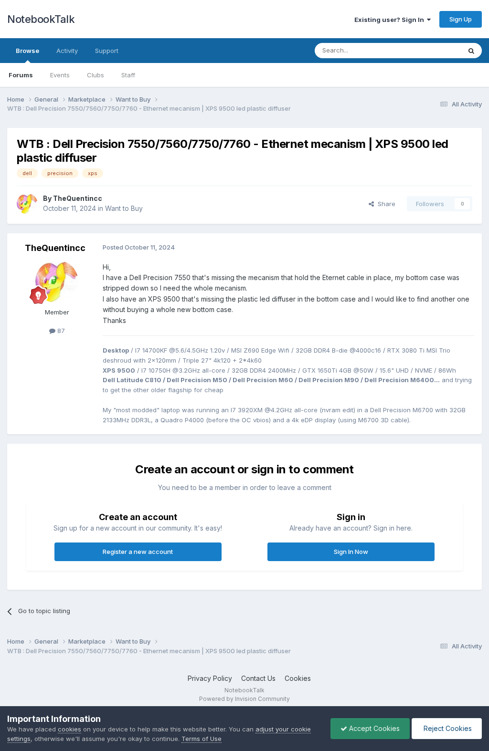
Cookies (298, 678)
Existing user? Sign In (390, 19)
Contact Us (258, 678)
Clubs (95, 75)
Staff (128, 75)
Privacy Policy (210, 678)
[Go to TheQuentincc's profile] (27, 203)
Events (60, 75)
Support (106, 50)
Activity (67, 50)
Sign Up (460, 19)
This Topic (433, 50)
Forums (21, 75)
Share (384, 204)
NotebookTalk (40, 19)
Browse (27, 50)
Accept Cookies (373, 728)
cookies (69, 729)
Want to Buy (124, 208)
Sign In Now (351, 551)
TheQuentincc (77, 198)
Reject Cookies (447, 728)
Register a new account (138, 551)
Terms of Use (201, 738)
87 (60, 330)
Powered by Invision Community (244, 698)
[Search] (471, 50)
